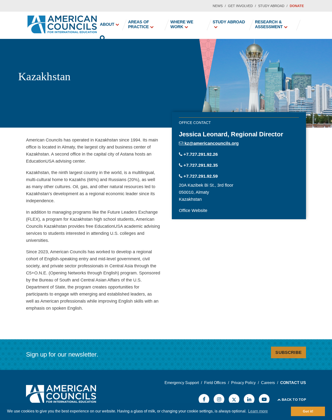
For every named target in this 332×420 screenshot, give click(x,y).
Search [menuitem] (102, 38)
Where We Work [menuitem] (181, 24)
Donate (297, 6)
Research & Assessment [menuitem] (269, 24)
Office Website (193, 210)
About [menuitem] (107, 24)
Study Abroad (271, 6)
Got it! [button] (308, 411)
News (218, 6)
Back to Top (294, 400)
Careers (268, 383)
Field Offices (215, 383)
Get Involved (240, 6)
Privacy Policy (243, 383)
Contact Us (293, 383)
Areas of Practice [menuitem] (138, 24)
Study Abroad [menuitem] (229, 22)
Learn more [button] (258, 411)
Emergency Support (182, 383)
